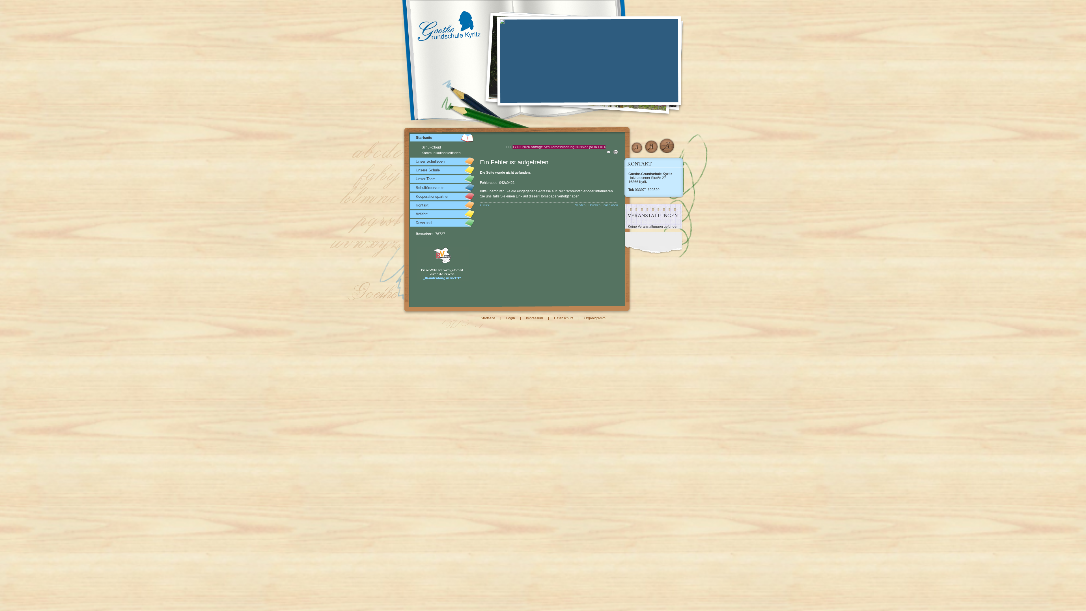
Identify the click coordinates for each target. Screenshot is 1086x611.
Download (424, 223)
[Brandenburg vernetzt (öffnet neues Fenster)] (443, 279)
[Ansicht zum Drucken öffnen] (615, 153)
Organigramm (595, 318)
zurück (485, 205)
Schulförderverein (430, 188)
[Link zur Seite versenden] (608, 153)
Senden (580, 205)
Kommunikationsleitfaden (441, 153)
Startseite (424, 137)
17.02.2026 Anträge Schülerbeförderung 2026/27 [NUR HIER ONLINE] (520, 147)
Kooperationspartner (432, 196)
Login (510, 318)
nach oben (611, 205)
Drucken (594, 205)
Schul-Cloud (431, 147)
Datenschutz (563, 318)
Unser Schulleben (430, 161)
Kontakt (422, 205)
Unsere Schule (428, 170)
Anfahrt (422, 214)
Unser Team (426, 179)
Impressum (534, 318)
